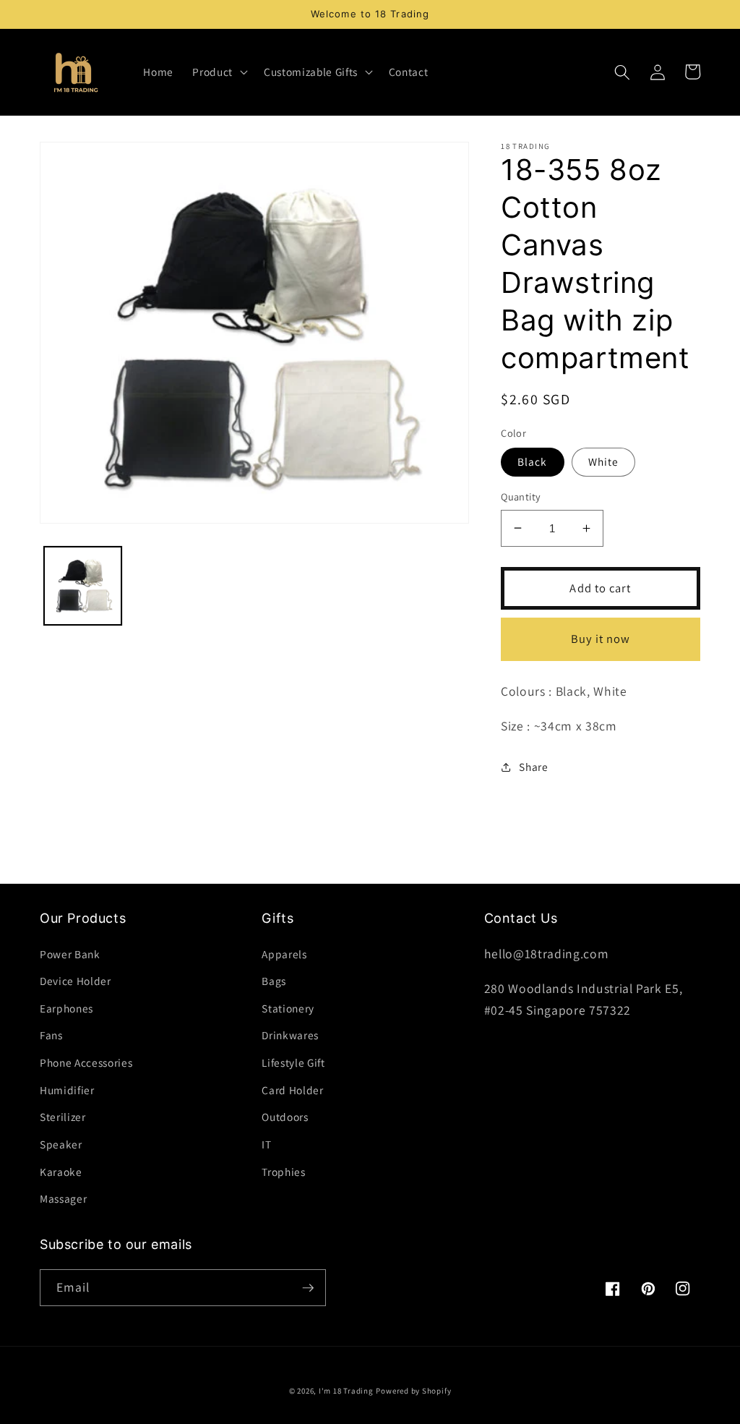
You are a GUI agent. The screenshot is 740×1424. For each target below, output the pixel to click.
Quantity (521, 496)
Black (532, 461)
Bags (274, 980)
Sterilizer (63, 1116)
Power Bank (70, 954)
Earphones (66, 1008)
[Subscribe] (308, 1288)
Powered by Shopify (413, 1391)
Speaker (61, 1144)
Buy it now (601, 639)
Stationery (288, 1008)
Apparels (284, 954)
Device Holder (75, 980)
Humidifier (67, 1090)
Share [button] (533, 766)
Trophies (283, 1171)
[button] (218, 72)
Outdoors (285, 1116)
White (603, 461)
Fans (51, 1035)
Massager (63, 1198)
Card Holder (292, 1090)
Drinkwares (290, 1035)
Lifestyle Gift (293, 1062)
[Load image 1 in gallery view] (83, 586)
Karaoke (61, 1171)
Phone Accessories (86, 1062)
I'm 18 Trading (346, 1391)
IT (266, 1144)
